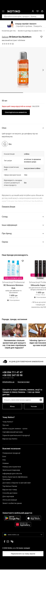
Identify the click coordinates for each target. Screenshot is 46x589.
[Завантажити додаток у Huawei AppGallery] (23, 524)
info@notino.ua (8, 382)
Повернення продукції (11, 453)
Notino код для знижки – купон (14, 429)
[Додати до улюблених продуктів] (41, 36)
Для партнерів (8, 496)
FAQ (4, 460)
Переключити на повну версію (23, 554)
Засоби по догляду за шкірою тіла (30, 31)
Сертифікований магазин (12, 432)
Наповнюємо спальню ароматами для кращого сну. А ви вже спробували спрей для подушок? (14, 344)
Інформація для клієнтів (12, 473)
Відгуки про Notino (9, 439)
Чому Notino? (7, 422)
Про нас (5, 425)
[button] (3, 11)
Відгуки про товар (9, 490)
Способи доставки (9, 493)
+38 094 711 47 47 (12, 372)
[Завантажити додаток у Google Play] (12, 518)
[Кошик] (42, 11)
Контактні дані (23, 382)
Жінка (12, 406)
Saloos (5, 37)
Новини (5, 463)
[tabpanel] (23, 172)
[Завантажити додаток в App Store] (34, 518)
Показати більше (8, 206)
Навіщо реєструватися (11, 467)
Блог (4, 456)
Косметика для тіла (9, 31)
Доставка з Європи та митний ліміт (16, 483)
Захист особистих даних (12, 503)
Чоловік (34, 406)
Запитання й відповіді (11, 470)
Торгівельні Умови (9, 486)
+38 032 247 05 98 (12, 375)
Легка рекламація (9, 500)
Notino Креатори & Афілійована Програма (14, 478)
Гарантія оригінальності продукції (16, 435)
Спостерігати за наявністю (16, 112)
